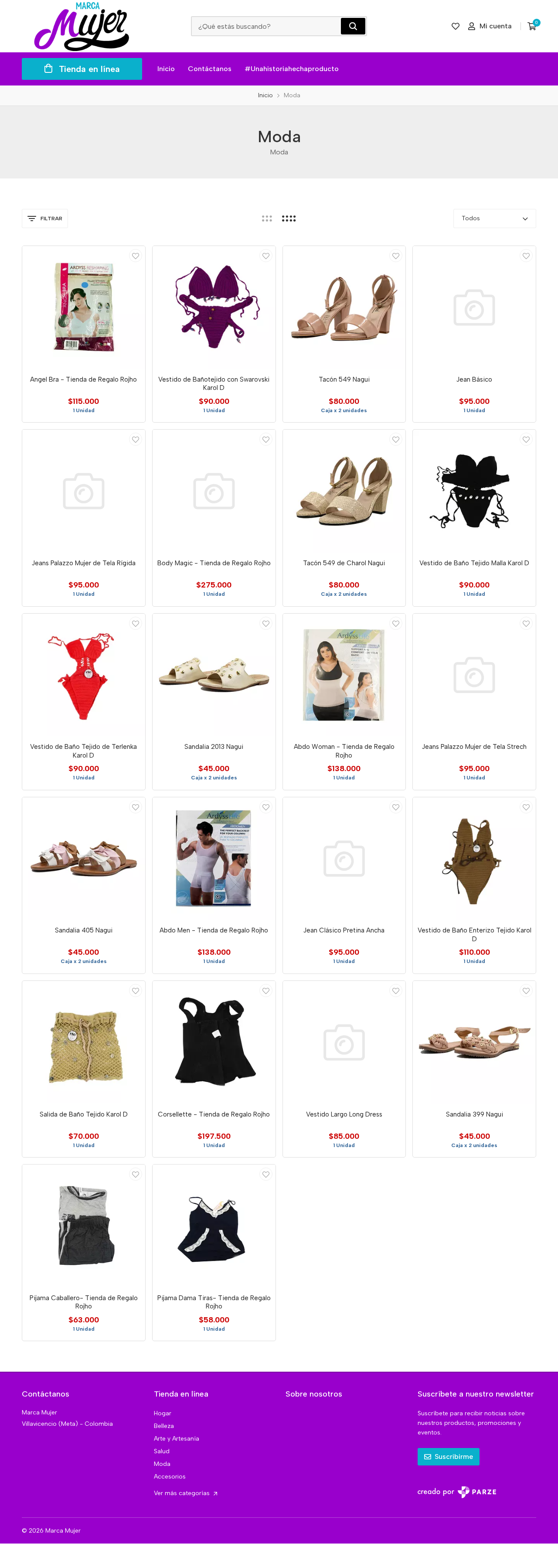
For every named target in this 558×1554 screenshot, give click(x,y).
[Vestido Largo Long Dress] (344, 1042)
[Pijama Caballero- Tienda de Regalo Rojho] (83, 1226)
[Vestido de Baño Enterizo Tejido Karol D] (474, 858)
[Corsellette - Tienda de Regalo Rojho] (214, 1042)
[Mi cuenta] (135, 255)
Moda (162, 1464)
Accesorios (170, 1476)
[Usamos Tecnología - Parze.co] (457, 1492)
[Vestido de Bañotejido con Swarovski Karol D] (214, 307)
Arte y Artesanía (176, 1438)
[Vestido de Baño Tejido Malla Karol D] (474, 491)
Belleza (164, 1426)
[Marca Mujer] (82, 26)
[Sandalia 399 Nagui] (474, 1042)
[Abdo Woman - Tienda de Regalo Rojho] (344, 675)
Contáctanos (209, 69)
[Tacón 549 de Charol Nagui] (344, 491)
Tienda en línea (89, 69)
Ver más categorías (182, 1493)
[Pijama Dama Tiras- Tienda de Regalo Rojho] (214, 1226)
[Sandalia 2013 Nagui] (214, 675)
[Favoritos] (455, 26)
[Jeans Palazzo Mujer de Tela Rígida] (83, 491)
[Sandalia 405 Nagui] (83, 858)
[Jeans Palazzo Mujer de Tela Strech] (474, 675)
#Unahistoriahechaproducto (292, 69)
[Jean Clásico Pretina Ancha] (344, 858)
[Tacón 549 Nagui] (344, 307)
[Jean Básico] (474, 307)
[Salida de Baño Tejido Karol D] (83, 1042)
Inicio (166, 69)
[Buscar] (353, 26)
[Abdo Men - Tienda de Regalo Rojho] (214, 858)
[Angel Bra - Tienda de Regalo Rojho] (83, 307)
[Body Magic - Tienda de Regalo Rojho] (214, 491)
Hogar (162, 1413)
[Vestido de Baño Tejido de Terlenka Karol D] (83, 675)
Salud (162, 1451)
